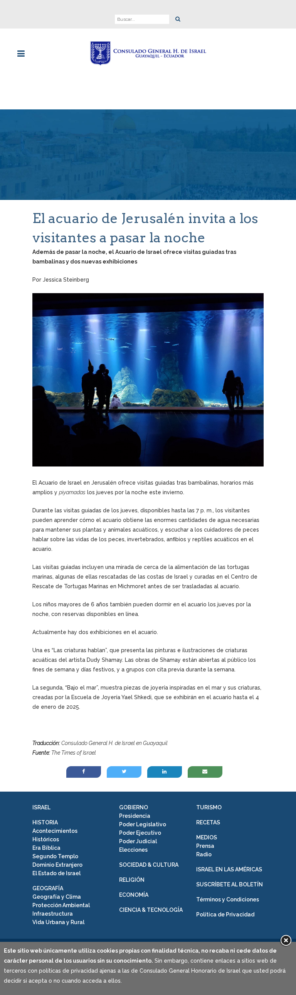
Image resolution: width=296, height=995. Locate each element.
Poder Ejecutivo (140, 833)
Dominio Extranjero (57, 865)
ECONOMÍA (133, 895)
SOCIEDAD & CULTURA (148, 865)
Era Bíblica (46, 848)
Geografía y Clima (56, 897)
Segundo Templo (55, 856)
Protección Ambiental (61, 905)
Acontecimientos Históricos (54, 835)
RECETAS (208, 822)
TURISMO (209, 807)
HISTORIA (45, 822)
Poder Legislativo (142, 824)
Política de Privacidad (225, 914)
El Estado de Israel (56, 873)
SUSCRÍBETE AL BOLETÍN (229, 884)
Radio (204, 854)
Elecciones (133, 850)
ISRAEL (41, 807)
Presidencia (134, 816)
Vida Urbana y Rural (58, 922)
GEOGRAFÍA (47, 888)
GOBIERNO (133, 807)
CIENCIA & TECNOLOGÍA (151, 910)
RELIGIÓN (132, 880)
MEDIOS (206, 837)
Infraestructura (52, 914)
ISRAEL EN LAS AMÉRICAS (229, 869)
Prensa (205, 846)
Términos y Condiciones (227, 899)
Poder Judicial (138, 841)
